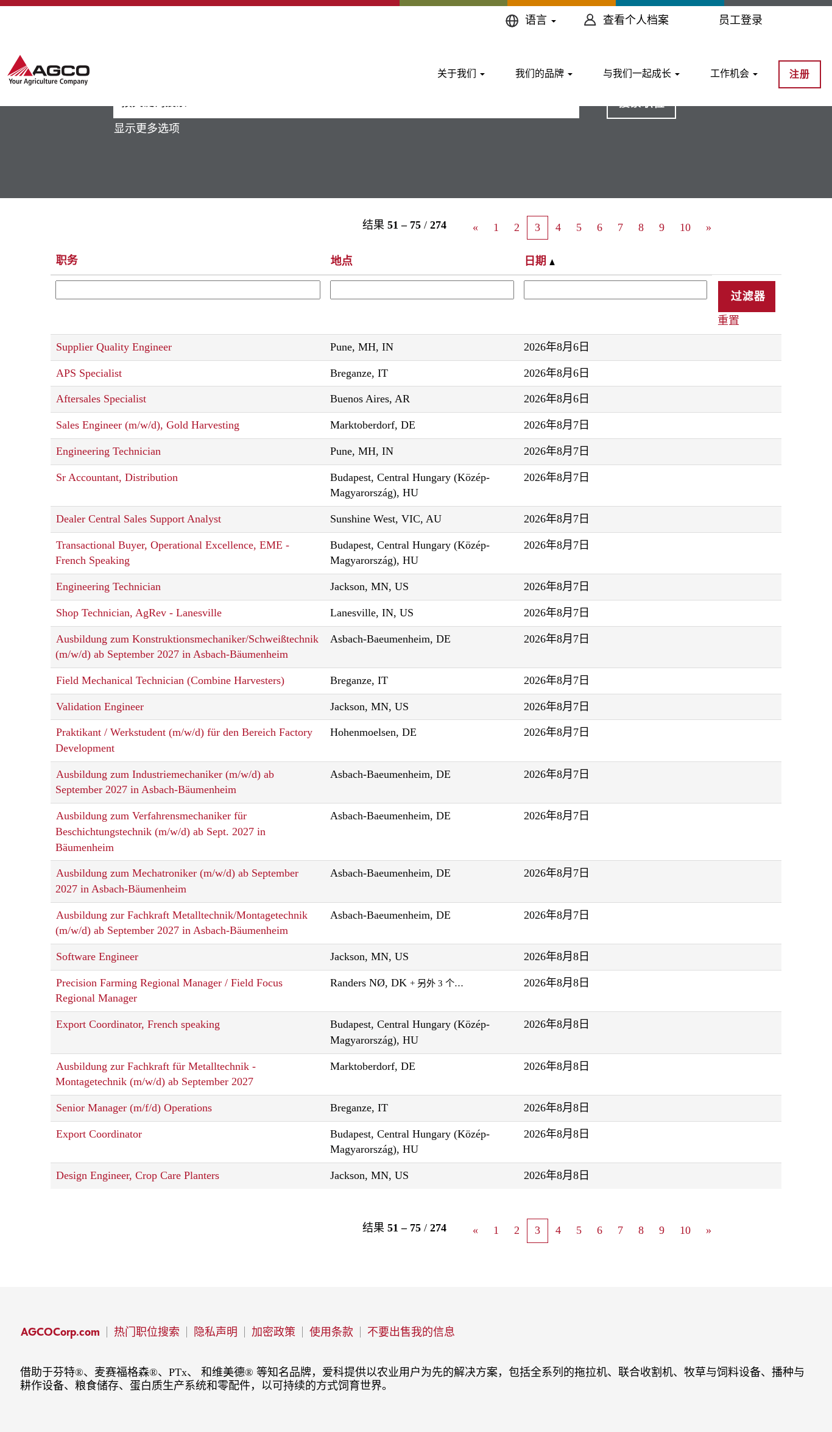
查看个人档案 (636, 20)
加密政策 (273, 1331)
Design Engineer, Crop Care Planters (137, 1175)
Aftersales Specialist (101, 399)
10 (685, 227)
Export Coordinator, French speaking (138, 1024)
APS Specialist (89, 373)
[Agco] (48, 70)
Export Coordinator (99, 1134)
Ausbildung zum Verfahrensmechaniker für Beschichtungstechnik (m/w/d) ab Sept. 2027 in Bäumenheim (160, 831)
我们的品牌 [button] (540, 73)
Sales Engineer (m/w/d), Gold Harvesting (147, 425)
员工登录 (741, 20)
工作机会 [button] (731, 73)
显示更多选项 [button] (147, 129)
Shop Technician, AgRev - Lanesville (139, 613)
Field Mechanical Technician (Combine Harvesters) (170, 680)
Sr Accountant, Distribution (117, 477)
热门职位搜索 (147, 1331)
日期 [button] (536, 261)
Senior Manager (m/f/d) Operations (134, 1108)
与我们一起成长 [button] (638, 73)
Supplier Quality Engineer (114, 347)
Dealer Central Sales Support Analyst (138, 519)
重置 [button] (728, 321)
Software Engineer (97, 956)
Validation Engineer (100, 706)
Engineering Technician (108, 451)
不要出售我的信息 (411, 1331)
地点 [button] (342, 261)
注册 (799, 74)
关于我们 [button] (458, 73)
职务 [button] (67, 260)
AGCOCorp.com (60, 1331)
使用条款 (331, 1331)
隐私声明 (216, 1331)
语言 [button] (537, 20)
